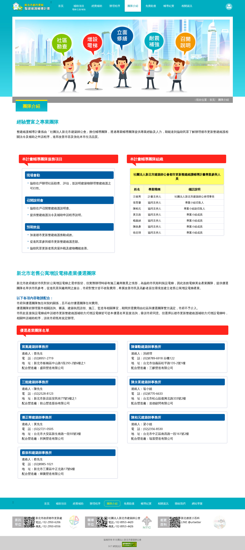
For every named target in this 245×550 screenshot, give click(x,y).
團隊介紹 (133, 6)
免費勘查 (151, 6)
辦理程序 (115, 6)
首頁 (61, 6)
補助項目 (79, 7)
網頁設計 (117, 546)
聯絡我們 (180, 503)
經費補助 (97, 6)
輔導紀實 (169, 6)
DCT (110, 546)
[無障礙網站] (129, 546)
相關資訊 (187, 6)
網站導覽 (229, 6)
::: (51, 2)
